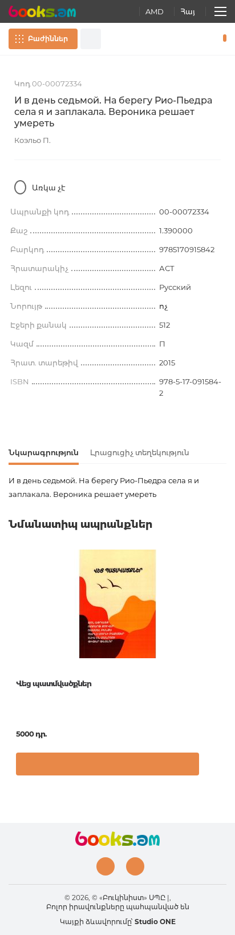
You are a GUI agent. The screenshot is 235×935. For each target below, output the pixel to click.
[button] (214, 766)
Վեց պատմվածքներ (53, 683)
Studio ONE (155, 921)
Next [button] (220, 635)
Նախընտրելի (205, 39)
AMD (154, 11)
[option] (117, 667)
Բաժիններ (48, 38)
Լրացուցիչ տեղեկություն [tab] (139, 452)
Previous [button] (14, 635)
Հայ (187, 11)
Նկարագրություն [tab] (44, 452)
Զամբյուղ (222, 39)
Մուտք (189, 39)
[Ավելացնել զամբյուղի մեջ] (107, 764)
